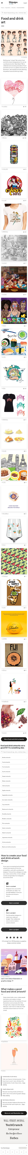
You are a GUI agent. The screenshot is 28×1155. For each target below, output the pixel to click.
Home (2, 7)
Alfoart (4, 325)
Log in (25, 3)
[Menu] (2, 2)
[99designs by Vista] (13, 2)
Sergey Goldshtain (6, 976)
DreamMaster (6, 513)
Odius (4, 388)
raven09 (4, 200)
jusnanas (5, 733)
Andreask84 (5, 169)
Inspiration (7, 7)
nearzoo (3, 1070)
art (18, 71)
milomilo (5, 263)
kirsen (4, 545)
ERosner (4, 670)
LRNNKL (5, 639)
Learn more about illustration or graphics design (11, 980)
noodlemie (5, 106)
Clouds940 (25, 57)
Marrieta (5, 137)
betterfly (4, 451)
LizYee (4, 357)
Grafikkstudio (5, 701)
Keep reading (6, 1095)
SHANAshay (5, 231)
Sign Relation (5, 1041)
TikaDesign (5, 576)
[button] (26, 1145)
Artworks (13, 7)
